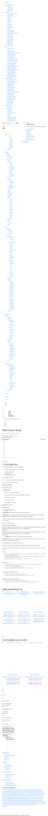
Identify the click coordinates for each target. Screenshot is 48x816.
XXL (14, 614)
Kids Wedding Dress (12, 58)
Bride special (10, 102)
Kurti (8, 22)
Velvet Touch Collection (13, 33)
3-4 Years (18, 677)
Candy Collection (25, 792)
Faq (6, 759)
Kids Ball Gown (11, 57)
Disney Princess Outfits (12, 66)
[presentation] (2, 636)
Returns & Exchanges (10, 774)
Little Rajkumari (11, 51)
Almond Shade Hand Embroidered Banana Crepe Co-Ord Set (23, 620)
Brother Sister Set (11, 87)
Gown (8, 28)
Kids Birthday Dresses (12, 60)
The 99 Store (10, 7)
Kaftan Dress (10, 30)
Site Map (4, 806)
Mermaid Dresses (11, 67)
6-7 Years (17, 678)
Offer (8, 6)
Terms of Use (8, 777)
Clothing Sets (10, 84)
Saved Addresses (31, 136)
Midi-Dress (10, 42)
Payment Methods (9, 782)
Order (6, 396)
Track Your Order (9, 766)
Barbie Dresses (10, 73)
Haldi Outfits (10, 94)
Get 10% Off (3, 695)
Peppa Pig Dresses (11, 72)
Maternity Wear (38, 798)
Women (7, 12)
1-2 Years (8, 677)
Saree (8, 18)
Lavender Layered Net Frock (35, 682)
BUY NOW (6, 612)
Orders (28, 132)
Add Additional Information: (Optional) (8, 457)
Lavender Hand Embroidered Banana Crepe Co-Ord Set (9, 620)
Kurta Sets (9, 16)
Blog (6, 756)
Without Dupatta (19, 798)
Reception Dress (11, 99)
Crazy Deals (10, 4)
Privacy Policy (8, 775)
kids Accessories (11, 55)
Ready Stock (10, 10)
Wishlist (29, 133)
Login (3, 128)
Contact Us (30, 135)
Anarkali (9, 19)
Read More (5, 535)
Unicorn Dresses (11, 70)
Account (7, 393)
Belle (8, 49)
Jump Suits (10, 36)
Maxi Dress (10, 40)
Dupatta (9, 111)
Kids (6, 46)
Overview (29, 130)
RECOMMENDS (11, 31)
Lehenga (9, 21)
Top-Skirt (9, 43)
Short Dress (10, 39)
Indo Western (10, 27)
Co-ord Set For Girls (12, 61)
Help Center (8, 764)
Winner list (7, 767)
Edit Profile (29, 138)
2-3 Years (13, 677)
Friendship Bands (11, 120)
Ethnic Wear (10, 15)
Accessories (8, 105)
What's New (10, 45)
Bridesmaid (10, 100)
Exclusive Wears (9, 78)
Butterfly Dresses (11, 75)
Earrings (9, 108)
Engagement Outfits (12, 97)
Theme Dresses (11, 64)
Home (7, 419)
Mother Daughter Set (12, 82)
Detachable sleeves (12, 118)
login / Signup (30, 129)
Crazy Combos (11, 81)
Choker (9, 114)
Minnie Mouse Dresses (12, 69)
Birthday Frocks (6, 803)
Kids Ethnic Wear (11, 54)
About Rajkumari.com (10, 755)
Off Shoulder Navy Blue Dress (13, 682)
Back (11, 148)
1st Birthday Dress (11, 63)
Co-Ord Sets (10, 37)
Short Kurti (10, 24)
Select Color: (5, 461)
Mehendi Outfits (11, 96)
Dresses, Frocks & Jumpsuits (14, 52)
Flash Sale (9, 9)
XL (12, 614)
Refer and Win (30, 139)
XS (7, 614)
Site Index (7, 758)
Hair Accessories (11, 112)
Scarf (8, 115)
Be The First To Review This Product (11, 433)
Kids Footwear (10, 48)
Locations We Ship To (10, 783)
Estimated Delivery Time (10, 785)
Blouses (9, 25)
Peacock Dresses (11, 76)
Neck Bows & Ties (11, 117)
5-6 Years (12, 678)
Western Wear (10, 34)
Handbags (9, 109)
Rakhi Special (10, 85)
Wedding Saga (10, 93)
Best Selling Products (12, 13)
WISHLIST (11, 612)
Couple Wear (10, 88)
